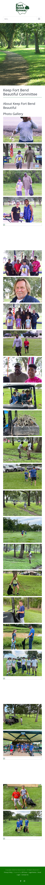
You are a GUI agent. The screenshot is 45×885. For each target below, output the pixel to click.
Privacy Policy (8, 872)
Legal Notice (32, 872)
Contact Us (25, 875)
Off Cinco (24, 872)
